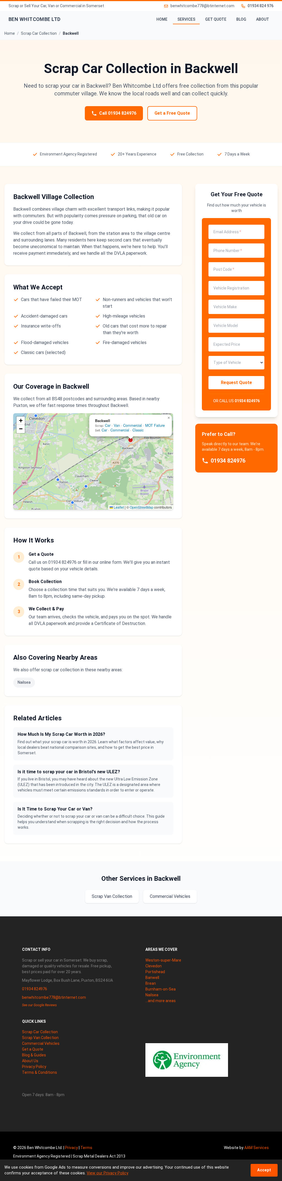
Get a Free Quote (172, 113)
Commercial (132, 425)
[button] (36, 416)
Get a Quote (32, 1049)
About (262, 19)
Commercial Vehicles (170, 896)
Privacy (71, 1147)
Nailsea (24, 682)
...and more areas (160, 1001)
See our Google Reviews (39, 1005)
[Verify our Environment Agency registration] (186, 1060)
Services (186, 19)
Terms (86, 1147)
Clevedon (153, 966)
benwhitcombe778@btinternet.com (54, 997)
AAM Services (256, 1147)
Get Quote (215, 19)
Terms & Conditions (39, 1072)
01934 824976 (247, 401)
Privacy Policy (34, 1066)
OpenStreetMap (141, 507)
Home (161, 19)
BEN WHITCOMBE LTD (35, 19)
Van (117, 425)
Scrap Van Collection (112, 896)
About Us (30, 1061)
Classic (137, 430)
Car (107, 425)
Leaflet (118, 507)
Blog (241, 19)
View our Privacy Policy (107, 1173)
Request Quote (236, 382)
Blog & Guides (34, 1055)
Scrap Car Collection (40, 1032)
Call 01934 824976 (117, 113)
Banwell (152, 977)
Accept (264, 1170)
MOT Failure (155, 425)
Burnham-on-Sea (160, 989)
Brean (150, 983)
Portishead (155, 972)
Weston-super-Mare (163, 960)
